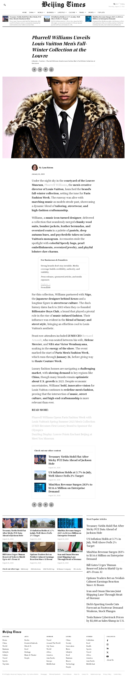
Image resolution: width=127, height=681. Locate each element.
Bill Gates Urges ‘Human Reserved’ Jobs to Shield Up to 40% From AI (13, 556)
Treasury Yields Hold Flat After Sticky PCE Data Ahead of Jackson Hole (25, 18)
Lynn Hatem (47, 167)
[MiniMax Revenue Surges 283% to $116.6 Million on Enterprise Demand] (88, 19)
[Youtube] (108, 656)
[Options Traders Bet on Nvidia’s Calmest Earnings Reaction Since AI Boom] (42, 547)
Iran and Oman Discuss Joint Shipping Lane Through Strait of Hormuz (69, 556)
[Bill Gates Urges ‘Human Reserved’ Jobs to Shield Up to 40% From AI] (15, 547)
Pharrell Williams (55, 185)
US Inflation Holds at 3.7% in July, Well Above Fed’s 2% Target (65, 18)
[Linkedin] (108, 649)
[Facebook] (34, 69)
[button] (4, 5)
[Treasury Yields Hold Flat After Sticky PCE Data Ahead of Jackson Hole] (5, 19)
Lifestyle (35, 61)
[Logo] (63, 4)
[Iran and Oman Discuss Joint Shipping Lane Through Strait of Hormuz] (70, 547)
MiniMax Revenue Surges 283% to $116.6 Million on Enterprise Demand (108, 18)
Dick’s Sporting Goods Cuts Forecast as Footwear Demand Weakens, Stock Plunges (104, 607)
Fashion (42, 61)
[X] (39, 69)
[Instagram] (108, 645)
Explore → (45, 284)
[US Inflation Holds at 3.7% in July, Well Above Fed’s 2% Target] (47, 19)
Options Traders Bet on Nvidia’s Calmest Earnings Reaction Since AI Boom (42, 556)
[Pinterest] (45, 69)
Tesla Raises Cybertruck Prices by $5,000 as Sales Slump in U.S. (105, 618)
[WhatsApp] (51, 69)
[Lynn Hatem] (35, 167)
